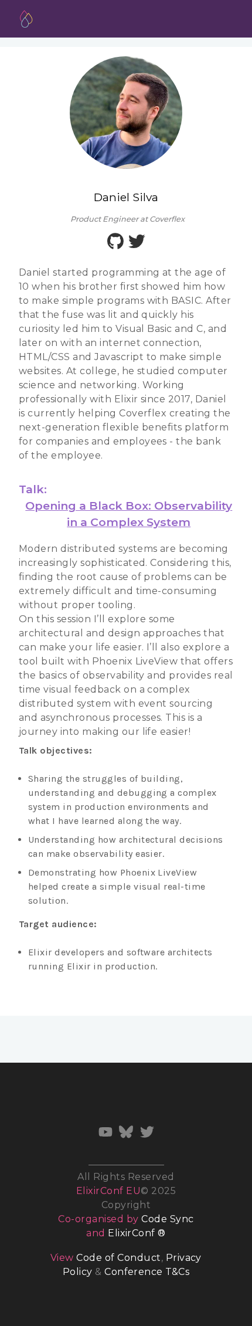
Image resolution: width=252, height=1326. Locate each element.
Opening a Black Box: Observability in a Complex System (128, 513)
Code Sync (167, 1219)
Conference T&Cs (146, 1271)
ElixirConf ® (137, 1233)
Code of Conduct (118, 1257)
